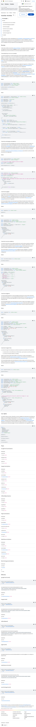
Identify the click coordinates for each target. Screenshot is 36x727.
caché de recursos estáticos (26, 74)
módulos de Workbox (16, 48)
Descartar (23, 14)
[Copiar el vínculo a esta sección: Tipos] (5, 446)
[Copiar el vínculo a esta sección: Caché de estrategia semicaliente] (17, 141)
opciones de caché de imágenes (11, 304)
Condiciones (3, 722)
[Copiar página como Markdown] (13, 15)
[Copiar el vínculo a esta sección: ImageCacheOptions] (11, 466)
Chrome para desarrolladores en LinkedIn (29, 717)
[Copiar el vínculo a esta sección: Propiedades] (6, 451)
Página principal (3, 12)
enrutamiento (20, 38)
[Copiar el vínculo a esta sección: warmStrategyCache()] (12, 687)
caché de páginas (17, 74)
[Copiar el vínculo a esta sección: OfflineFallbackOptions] (12, 496)
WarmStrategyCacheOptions (6, 700)
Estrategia (3, 567)
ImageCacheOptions (5, 618)
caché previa (32, 146)
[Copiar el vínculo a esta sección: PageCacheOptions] (10, 513)
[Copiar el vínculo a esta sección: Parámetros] (6, 592)
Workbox (7, 4)
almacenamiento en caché (28, 38)
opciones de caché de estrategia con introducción (14, 150)
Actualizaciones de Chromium (17, 713)
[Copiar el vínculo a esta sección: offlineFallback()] (9, 621)
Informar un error (3, 713)
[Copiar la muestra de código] (34, 82)
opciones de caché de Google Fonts (21, 361)
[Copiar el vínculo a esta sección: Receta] (4, 79)
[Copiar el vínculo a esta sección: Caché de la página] (10, 191)
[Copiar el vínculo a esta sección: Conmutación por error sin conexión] (18, 53)
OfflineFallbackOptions (5, 641)
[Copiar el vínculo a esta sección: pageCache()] (8, 644)
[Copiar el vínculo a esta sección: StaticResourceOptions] (12, 539)
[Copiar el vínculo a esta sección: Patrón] (4, 92)
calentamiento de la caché (13, 202)
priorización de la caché (23, 358)
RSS (25, 718)
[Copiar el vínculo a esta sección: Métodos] (7, 574)
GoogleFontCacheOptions (5, 596)
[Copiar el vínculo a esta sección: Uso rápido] (8, 413)
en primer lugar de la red (25, 417)
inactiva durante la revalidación (15, 356)
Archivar (14, 716)
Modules (12, 4)
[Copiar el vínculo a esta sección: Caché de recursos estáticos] (15, 241)
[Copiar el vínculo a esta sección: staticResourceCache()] (12, 665)
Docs (2, 4)
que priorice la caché (30, 296)
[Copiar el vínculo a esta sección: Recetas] (6, 45)
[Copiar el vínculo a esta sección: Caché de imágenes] (11, 293)
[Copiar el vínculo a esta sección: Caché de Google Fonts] (12, 348)
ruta (20, 68)
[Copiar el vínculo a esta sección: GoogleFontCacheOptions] (13, 448)
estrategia (8, 146)
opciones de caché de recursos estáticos (8, 250)
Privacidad (7, 722)
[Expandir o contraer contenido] (8, 18)
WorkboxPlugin (4, 488)
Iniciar (31, 14)
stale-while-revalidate (18, 246)
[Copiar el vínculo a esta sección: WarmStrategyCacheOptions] (15, 561)
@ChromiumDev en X (27, 713)
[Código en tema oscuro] (32, 82)
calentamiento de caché (13, 249)
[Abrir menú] (1, 1)
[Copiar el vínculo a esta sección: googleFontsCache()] (11, 577)
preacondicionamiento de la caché (17, 302)
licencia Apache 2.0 (22, 705)
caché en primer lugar (30, 420)
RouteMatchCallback (5, 476)
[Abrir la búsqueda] (21, 1)
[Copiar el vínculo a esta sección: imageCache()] (8, 599)
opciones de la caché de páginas (6, 203)
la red (9, 196)
